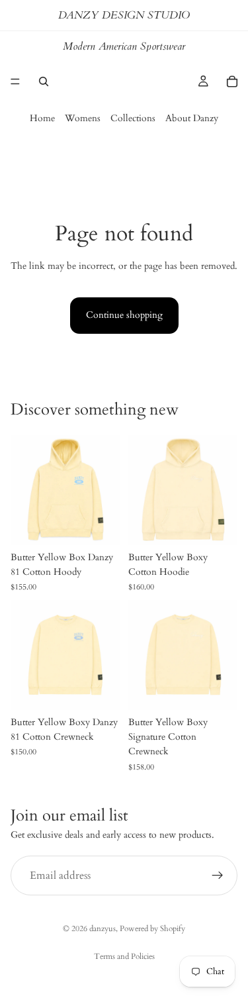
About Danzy (191, 118)
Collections (132, 118)
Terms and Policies (124, 956)
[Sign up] (217, 875)
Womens (83, 118)
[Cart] (232, 81)
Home (42, 118)
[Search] (43, 81)
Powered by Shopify (152, 928)
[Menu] (15, 81)
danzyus (102, 928)
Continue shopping (124, 315)
